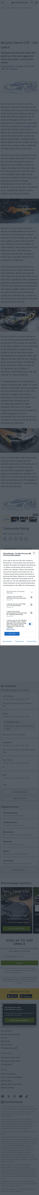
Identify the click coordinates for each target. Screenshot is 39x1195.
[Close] (35, 554)
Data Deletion (7, 641)
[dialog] (19, 597)
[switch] (30, 597)
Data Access (19, 641)
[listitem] (19, 592)
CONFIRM (12, 633)
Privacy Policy (32, 641)
